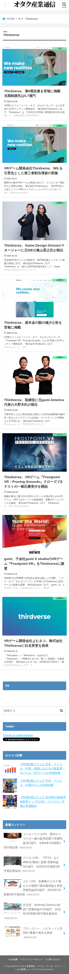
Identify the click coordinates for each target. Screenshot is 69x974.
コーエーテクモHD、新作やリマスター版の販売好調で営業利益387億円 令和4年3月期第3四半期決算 (33, 840)
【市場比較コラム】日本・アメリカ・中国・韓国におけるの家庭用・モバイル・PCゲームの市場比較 (42, 768)
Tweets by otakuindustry (18, 735)
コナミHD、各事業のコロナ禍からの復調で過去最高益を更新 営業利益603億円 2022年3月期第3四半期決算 (33, 888)
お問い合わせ (53, 959)
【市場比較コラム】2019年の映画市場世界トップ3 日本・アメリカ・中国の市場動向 (43, 801)
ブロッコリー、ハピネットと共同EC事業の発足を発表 (42, 933)
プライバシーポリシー (32, 959)
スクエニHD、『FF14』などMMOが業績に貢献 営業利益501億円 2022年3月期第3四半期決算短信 (32, 864)
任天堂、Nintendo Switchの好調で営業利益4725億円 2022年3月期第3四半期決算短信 (33, 911)
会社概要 (13, 959)
